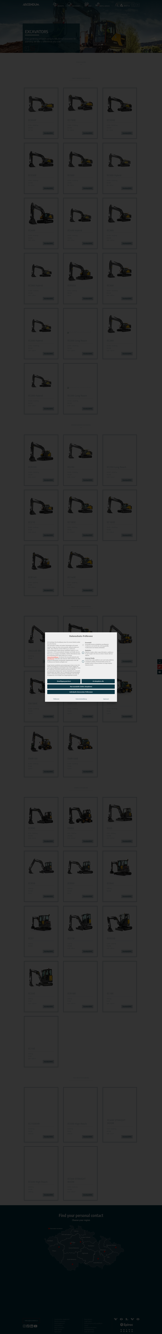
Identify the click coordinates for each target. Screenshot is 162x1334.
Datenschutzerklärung (52, 657)
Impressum (106, 699)
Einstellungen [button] (50, 658)
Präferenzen (56, 699)
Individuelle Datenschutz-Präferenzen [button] (81, 692)
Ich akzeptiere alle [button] (98, 681)
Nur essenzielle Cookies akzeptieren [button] (81, 686)
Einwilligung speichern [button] (64, 681)
